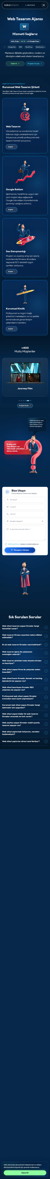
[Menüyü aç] (43, 5)
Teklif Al (14, 64)
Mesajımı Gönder (21, 550)
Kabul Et (25, 1173)
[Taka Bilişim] (11, 5)
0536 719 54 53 (31, 5)
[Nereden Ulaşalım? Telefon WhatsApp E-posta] (25, 521)
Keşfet (10, 147)
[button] (19, 400)
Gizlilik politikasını (14, 544)
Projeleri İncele (33, 64)
